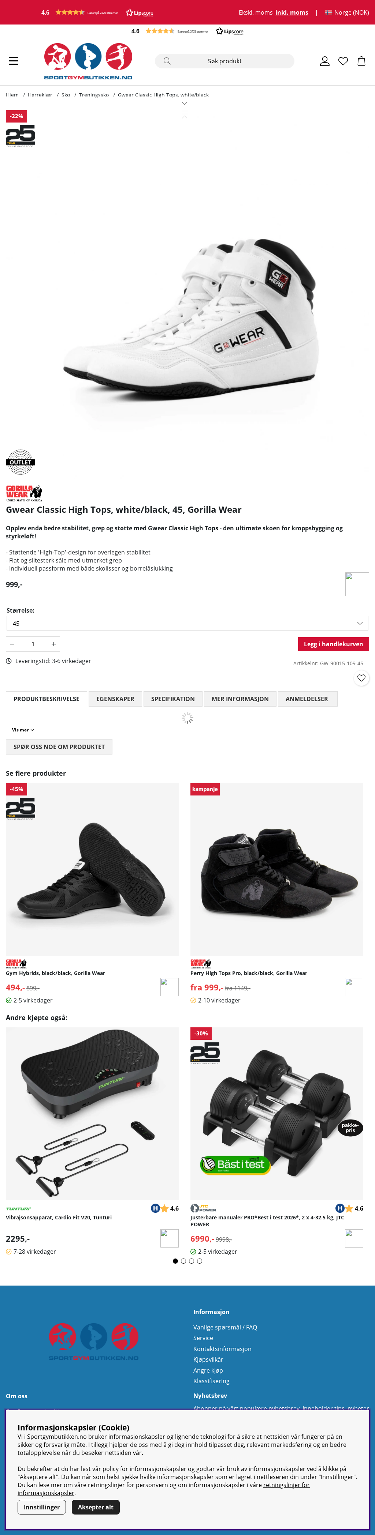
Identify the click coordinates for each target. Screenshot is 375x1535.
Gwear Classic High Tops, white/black (163, 94)
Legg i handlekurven (333, 644)
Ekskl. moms (256, 12)
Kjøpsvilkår (208, 1359)
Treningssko (94, 94)
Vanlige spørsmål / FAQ (225, 1327)
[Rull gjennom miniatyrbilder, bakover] (184, 117)
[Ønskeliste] (343, 61)
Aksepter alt (96, 1507)
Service (203, 1338)
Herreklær (40, 94)
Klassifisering (211, 1381)
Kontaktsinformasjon (222, 1348)
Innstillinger (42, 1507)
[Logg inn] (325, 61)
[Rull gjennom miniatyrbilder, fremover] (184, 103)
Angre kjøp (208, 1370)
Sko (66, 94)
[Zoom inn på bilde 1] (184, 294)
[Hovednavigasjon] (13, 61)
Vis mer (20, 730)
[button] (97, 12)
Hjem (12, 94)
